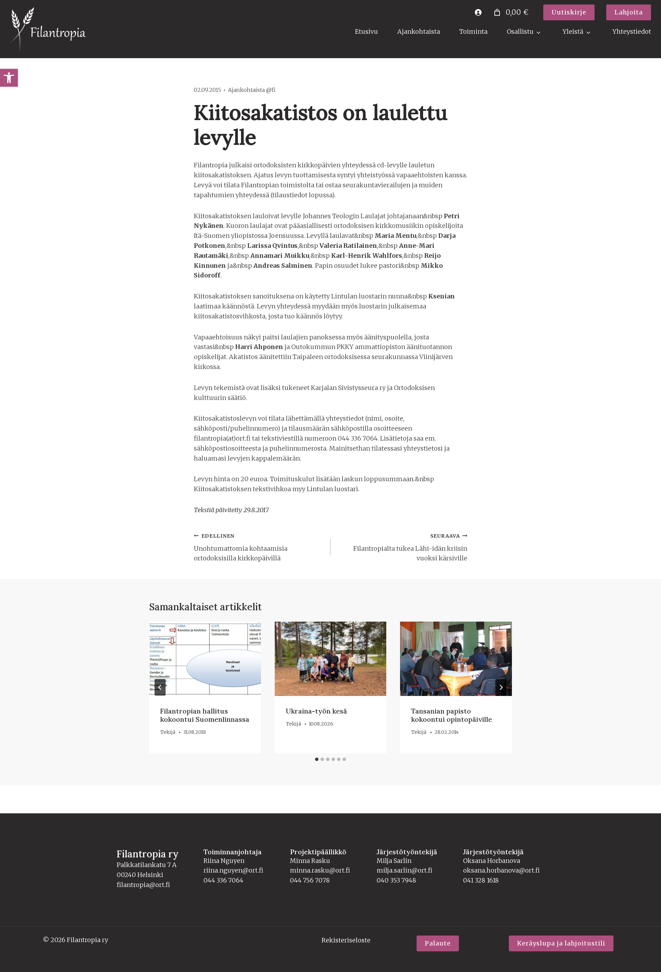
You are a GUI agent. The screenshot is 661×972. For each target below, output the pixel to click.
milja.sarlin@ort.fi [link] (404, 870)
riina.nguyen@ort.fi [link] (233, 870)
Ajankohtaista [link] (418, 31)
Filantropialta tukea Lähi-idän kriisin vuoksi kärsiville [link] (410, 547)
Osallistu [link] (520, 31)
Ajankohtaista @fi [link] (251, 89)
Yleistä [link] (573, 31)
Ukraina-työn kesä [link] (316, 711)
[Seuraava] (500, 687)
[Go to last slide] (160, 687)
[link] (9, 78)
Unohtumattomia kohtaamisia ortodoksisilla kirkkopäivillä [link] (240, 547)
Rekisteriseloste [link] (346, 940)
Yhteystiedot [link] (631, 31)
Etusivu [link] (366, 31)
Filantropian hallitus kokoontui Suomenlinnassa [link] (204, 715)
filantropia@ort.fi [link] (143, 885)
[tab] (316, 759)
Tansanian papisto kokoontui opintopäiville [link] (451, 715)
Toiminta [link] (473, 31)
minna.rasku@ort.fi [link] (320, 870)
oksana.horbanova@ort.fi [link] (501, 870)
